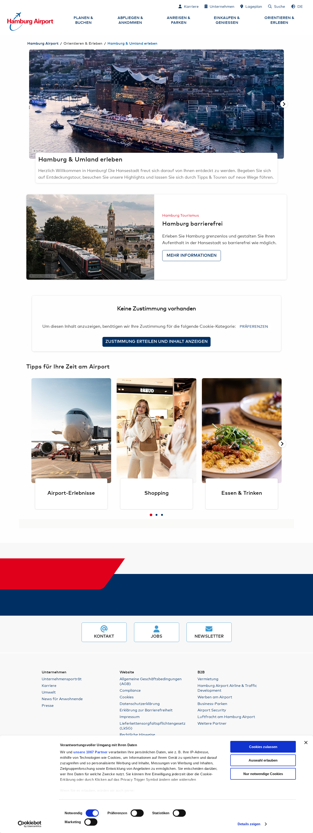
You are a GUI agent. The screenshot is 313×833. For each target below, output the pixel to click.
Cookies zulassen (263, 747)
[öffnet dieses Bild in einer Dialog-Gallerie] (90, 237)
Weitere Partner (212, 723)
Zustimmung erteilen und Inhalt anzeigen (156, 342)
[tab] (151, 515)
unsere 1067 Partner (90, 752)
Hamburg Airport (42, 43)
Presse (48, 705)
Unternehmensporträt (62, 678)
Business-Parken (212, 703)
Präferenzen (254, 326)
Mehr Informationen (192, 256)
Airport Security (212, 709)
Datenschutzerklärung (140, 703)
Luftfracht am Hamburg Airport (226, 716)
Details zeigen (249, 824)
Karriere (49, 685)
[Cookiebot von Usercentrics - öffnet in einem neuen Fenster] (30, 824)
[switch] (137, 813)
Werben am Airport (215, 696)
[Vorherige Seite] (29, 104)
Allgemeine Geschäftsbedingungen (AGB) (151, 681)
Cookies (127, 696)
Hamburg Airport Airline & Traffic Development (227, 688)
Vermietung (208, 678)
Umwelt (49, 692)
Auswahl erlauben (263, 760)
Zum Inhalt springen (7, 6)
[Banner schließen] (306, 742)
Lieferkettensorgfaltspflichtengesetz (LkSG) (152, 725)
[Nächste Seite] (284, 104)
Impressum (130, 716)
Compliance (130, 690)
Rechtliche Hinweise (137, 734)
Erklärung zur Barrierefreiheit (146, 709)
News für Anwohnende (62, 698)
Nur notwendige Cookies (263, 774)
